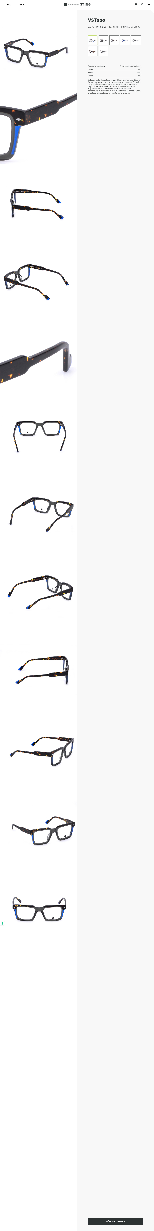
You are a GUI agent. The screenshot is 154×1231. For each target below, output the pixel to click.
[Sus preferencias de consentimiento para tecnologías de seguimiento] (2, 923)
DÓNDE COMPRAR (115, 1221)
